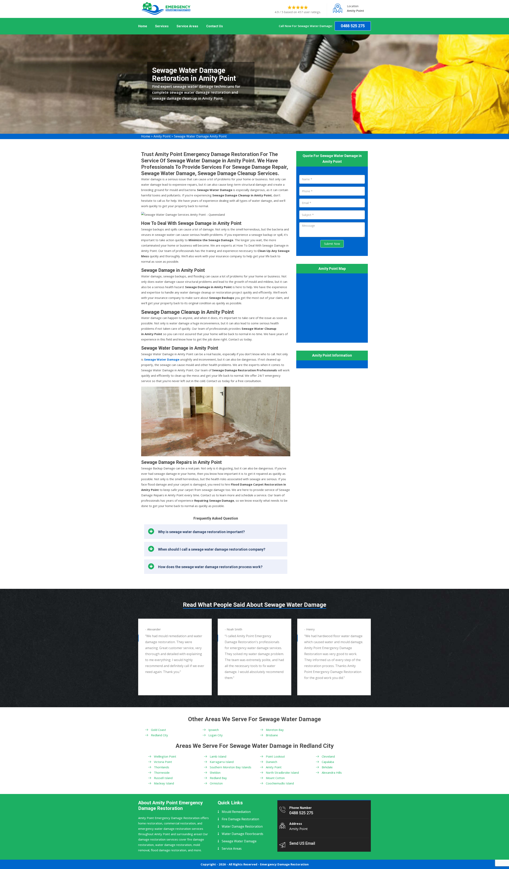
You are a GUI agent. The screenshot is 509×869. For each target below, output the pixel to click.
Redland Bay (218, 778)
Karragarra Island (222, 762)
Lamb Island (218, 756)
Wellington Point (165, 756)
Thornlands (161, 767)
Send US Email (302, 843)
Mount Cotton (275, 778)
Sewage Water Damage (239, 841)
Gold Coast (158, 730)
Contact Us (214, 26)
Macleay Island (164, 783)
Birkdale (327, 767)
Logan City (215, 735)
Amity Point (162, 136)
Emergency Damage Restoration (284, 864)
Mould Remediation (236, 812)
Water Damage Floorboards (242, 834)
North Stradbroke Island (282, 772)
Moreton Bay (275, 730)
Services (162, 26)
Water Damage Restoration (242, 826)
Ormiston (216, 783)
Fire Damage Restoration (240, 819)
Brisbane (272, 735)
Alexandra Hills (332, 772)
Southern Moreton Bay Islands (230, 767)
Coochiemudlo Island (280, 783)
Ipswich (213, 730)
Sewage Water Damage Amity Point (200, 136)
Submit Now (332, 244)
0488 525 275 (353, 25)
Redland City (159, 735)
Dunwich (271, 762)
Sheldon (215, 772)
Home (142, 26)
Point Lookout (275, 756)
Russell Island (163, 778)
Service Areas (187, 26)
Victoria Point (163, 762)
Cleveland (328, 756)
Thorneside (162, 772)
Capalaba (328, 762)
